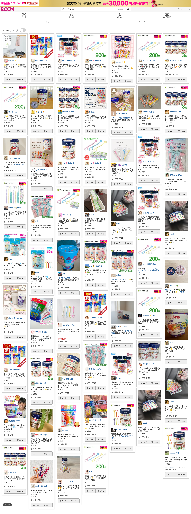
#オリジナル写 (18, 164)
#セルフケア (125, 436)
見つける (72, 15)
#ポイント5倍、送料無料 (120, 118)
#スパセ (168, 290)
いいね (21, 79)
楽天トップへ (184, 9)
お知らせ (119, 15)
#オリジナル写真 (64, 278)
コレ (9, 79)
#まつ (182, 292)
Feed (24, 15)
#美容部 (155, 270)
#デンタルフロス (117, 280)
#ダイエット (146, 270)
